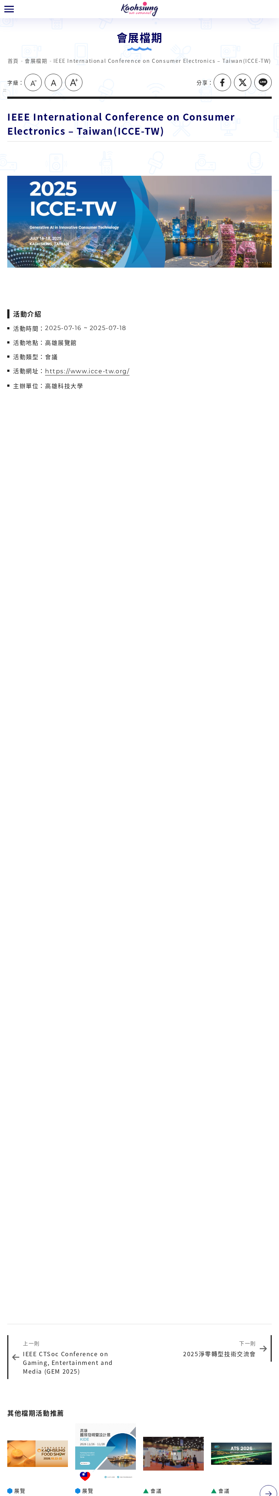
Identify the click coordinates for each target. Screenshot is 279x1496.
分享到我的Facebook (222, 82)
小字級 (33, 82)
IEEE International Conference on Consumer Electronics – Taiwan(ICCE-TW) (162, 60)
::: (4, 90)
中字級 (53, 82)
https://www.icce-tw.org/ (87, 371)
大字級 (73, 82)
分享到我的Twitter (242, 82)
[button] (9, 9)
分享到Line (263, 82)
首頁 (13, 60)
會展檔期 (36, 60)
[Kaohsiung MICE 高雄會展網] (139, 9)
